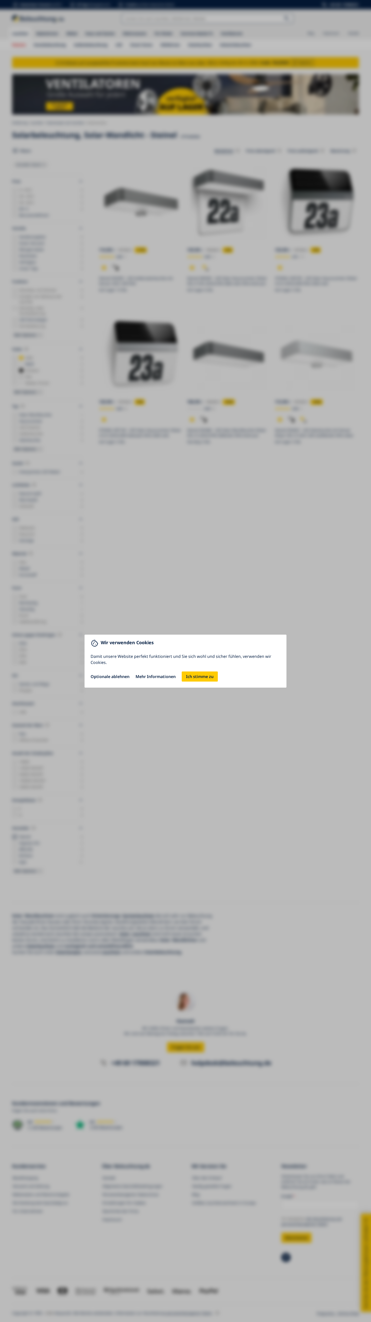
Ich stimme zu (200, 676)
